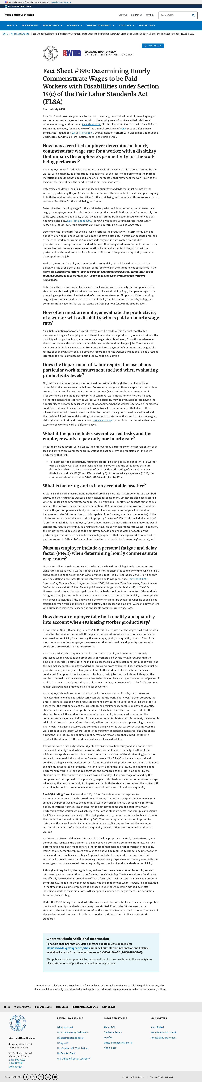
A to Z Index (110, 1047)
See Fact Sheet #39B (79, 220)
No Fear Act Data (66, 1053)
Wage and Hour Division (19, 14)
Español (150, 15)
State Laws (108, 1006)
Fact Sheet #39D (137, 579)
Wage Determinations (162, 1032)
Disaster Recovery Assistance (72, 1032)
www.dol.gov (15, 1066)
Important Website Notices (132, 1077)
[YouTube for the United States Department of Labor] (55, 1077)
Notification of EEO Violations (72, 1048)
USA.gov (61, 1043)
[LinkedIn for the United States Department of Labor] (48, 1077)
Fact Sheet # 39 (91, 124)
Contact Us (136, 15)
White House (64, 1027)
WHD (5, 34)
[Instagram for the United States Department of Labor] (41, 1077)
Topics (6, 1006)
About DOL (109, 1027)
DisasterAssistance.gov (69, 1037)
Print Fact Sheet (155, 46)
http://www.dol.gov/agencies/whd (67, 948)
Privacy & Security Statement (161, 1077)
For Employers (43, 1006)
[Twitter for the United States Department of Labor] (33, 1077)
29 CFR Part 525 (81, 132)
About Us (123, 15)
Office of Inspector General (118, 1042)
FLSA (123, 128)
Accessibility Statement (163, 1037)
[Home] (18, 1023)
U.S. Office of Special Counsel (72, 1058)
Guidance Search (113, 1032)
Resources (62, 1006)
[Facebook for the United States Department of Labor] (26, 1077)
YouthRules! (157, 1027)
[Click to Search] (193, 15)
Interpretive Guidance (85, 1006)
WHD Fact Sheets (19, 34)
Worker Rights (22, 1006)
